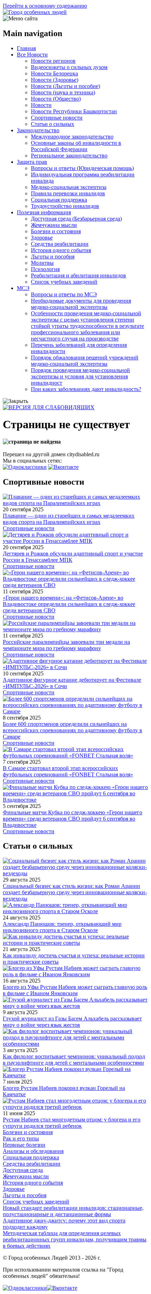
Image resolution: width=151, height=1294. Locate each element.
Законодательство (38, 130)
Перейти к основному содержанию (45, 6)
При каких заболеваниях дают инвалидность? (86, 389)
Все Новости (32, 55)
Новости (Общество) (56, 99)
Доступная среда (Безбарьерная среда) (76, 219)
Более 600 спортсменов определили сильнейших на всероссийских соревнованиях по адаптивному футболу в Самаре (72, 730)
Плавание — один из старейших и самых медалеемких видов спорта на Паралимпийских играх (68, 519)
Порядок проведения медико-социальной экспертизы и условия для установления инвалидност (80, 376)
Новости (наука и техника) (63, 92)
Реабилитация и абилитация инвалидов (78, 275)
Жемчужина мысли (54, 225)
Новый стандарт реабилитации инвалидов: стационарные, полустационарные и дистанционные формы (73, 1211)
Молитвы (42, 263)
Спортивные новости (57, 118)
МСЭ (23, 288)
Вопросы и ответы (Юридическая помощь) (82, 168)
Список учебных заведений (64, 282)
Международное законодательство (72, 137)
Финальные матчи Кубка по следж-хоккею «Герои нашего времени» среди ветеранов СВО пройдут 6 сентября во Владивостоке (72, 818)
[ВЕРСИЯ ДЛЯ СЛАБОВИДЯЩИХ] (48, 407)
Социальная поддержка (59, 200)
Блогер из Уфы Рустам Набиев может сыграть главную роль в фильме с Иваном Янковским (75, 990)
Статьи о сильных (52, 124)
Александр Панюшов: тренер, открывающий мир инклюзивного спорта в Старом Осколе (62, 927)
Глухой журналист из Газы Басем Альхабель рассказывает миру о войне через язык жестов (72, 1022)
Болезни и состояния (56, 231)
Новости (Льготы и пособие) (65, 86)
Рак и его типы (21, 1138)
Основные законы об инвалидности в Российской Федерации (76, 146)
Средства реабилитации (59, 244)
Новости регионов (53, 61)
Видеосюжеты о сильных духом (69, 67)
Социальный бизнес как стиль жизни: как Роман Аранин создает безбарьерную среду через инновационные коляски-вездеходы (75, 892)
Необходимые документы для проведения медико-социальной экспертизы (81, 304)
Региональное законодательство (69, 156)
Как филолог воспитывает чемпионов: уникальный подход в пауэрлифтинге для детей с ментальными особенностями (74, 1059)
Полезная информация (44, 212)
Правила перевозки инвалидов (68, 193)
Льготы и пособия (52, 257)
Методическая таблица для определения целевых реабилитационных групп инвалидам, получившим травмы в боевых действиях (74, 1239)
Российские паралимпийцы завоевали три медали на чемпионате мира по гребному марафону (66, 645)
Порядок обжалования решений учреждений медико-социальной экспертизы (84, 361)
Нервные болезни (24, 1145)
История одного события (61, 250)
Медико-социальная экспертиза (68, 187)
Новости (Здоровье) (54, 80)
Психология (45, 269)
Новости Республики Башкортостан (74, 111)
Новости (41, 105)
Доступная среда (23, 1170)
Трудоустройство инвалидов (65, 206)
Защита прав (32, 162)
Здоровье (42, 238)
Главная (26, 48)
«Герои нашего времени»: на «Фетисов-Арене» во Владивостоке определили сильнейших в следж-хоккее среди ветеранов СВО (69, 604)
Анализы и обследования (33, 1151)
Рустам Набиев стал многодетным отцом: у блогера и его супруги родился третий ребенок (71, 1123)
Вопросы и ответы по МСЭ (64, 294)
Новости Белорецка (54, 73)
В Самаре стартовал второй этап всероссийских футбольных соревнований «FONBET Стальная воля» (68, 771)
